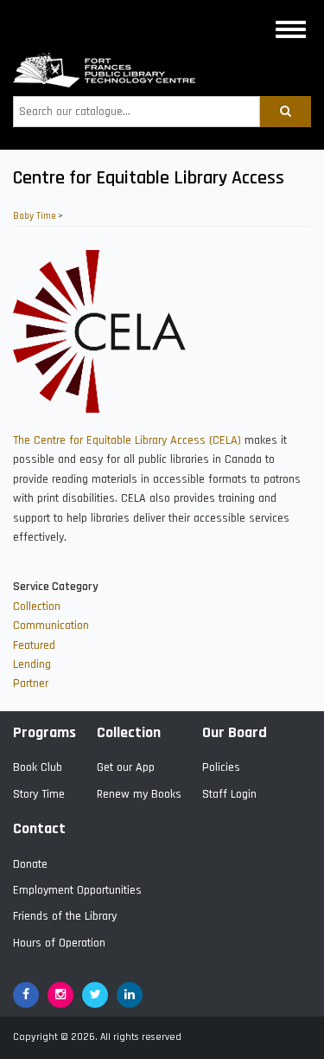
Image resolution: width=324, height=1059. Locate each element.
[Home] (104, 70)
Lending (32, 664)
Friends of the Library (65, 916)
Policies (221, 767)
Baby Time (34, 216)
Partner (30, 683)
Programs (44, 732)
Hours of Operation (59, 943)
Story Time (39, 794)
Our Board (234, 732)
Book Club (37, 767)
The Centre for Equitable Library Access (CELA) (127, 440)
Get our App (126, 767)
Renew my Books (139, 794)
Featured (34, 645)
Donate (30, 864)
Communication (51, 625)
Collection (36, 606)
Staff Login (229, 794)
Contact (39, 828)
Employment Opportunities (77, 890)
